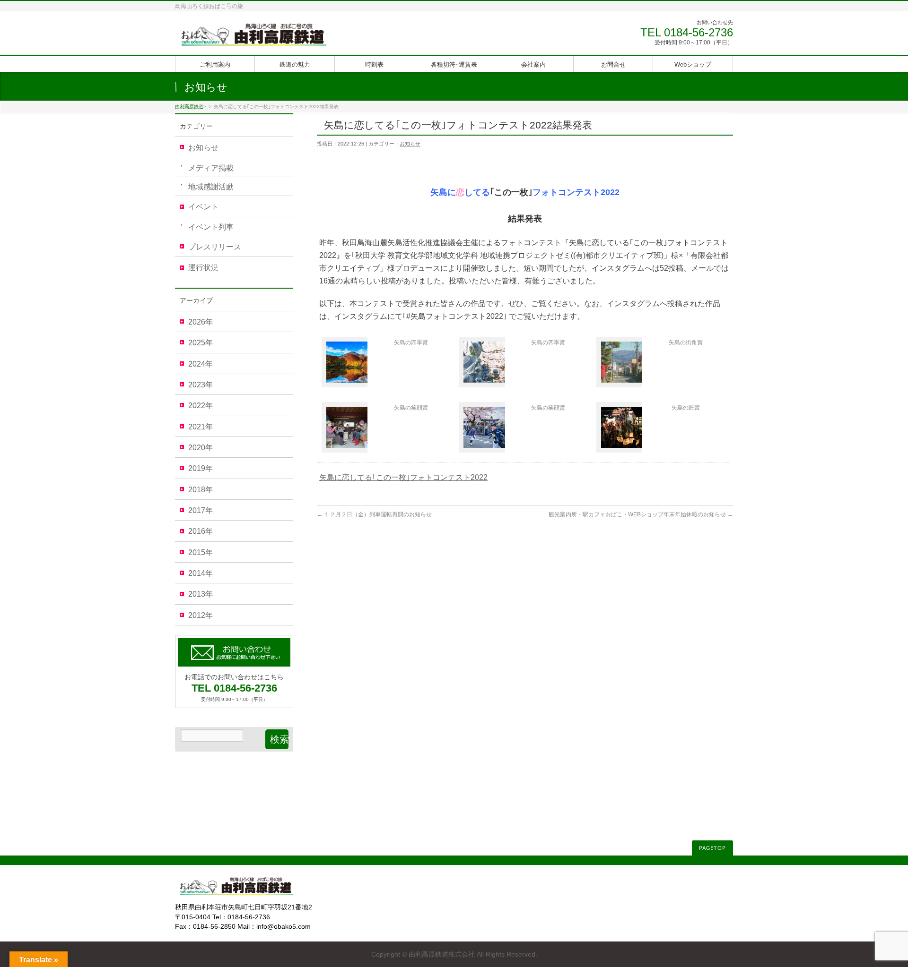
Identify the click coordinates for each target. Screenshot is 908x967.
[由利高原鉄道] (253, 37)
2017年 (200, 510)
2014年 (200, 573)
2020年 (200, 448)
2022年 (200, 406)
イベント (203, 207)
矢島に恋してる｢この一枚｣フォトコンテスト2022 (403, 477)
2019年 (200, 468)
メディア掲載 (211, 168)
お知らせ (410, 143)
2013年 (200, 594)
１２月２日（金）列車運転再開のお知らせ (374, 514)
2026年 (200, 322)
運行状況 (203, 268)
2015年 (200, 552)
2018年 (200, 490)
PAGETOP (712, 848)
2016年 (200, 531)
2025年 (200, 343)
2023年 (200, 385)
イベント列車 (211, 227)
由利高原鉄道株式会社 (442, 954)
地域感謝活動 (211, 187)
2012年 (200, 615)
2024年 (200, 364)
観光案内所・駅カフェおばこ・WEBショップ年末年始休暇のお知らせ (641, 514)
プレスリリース (214, 247)
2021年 (200, 427)
